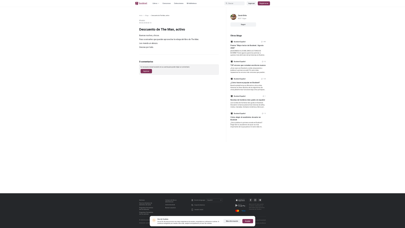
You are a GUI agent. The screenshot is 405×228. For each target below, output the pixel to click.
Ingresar (251, 3)
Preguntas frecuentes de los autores (146, 213)
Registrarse (263, 3)
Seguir (243, 24)
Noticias (142, 200)
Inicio (140, 15)
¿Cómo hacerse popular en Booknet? (245, 83)
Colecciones (178, 3)
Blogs (147, 15)
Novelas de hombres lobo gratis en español (247, 100)
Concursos (167, 3)
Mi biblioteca (191, 3)
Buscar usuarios (170, 207)
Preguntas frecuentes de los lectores (146, 208)
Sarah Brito (242, 15)
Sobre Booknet (170, 205)
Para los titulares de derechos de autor (145, 204)
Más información (232, 221)
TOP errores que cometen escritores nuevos (248, 65)
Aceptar (247, 221)
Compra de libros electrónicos (170, 201)
